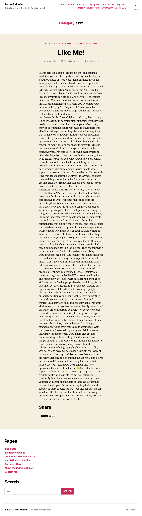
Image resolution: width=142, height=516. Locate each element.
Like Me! (71, 52)
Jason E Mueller (14, 4)
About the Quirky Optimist (89, 4)
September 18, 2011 (72, 61)
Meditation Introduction (88, 8)
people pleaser (83, 44)
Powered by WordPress (40, 510)
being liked (67, 44)
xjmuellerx (53, 61)
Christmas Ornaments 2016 (114, 8)
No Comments (92, 61)
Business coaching (14, 452)
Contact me (108, 4)
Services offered (66, 4)
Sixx (95, 44)
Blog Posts (121, 4)
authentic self (52, 44)
